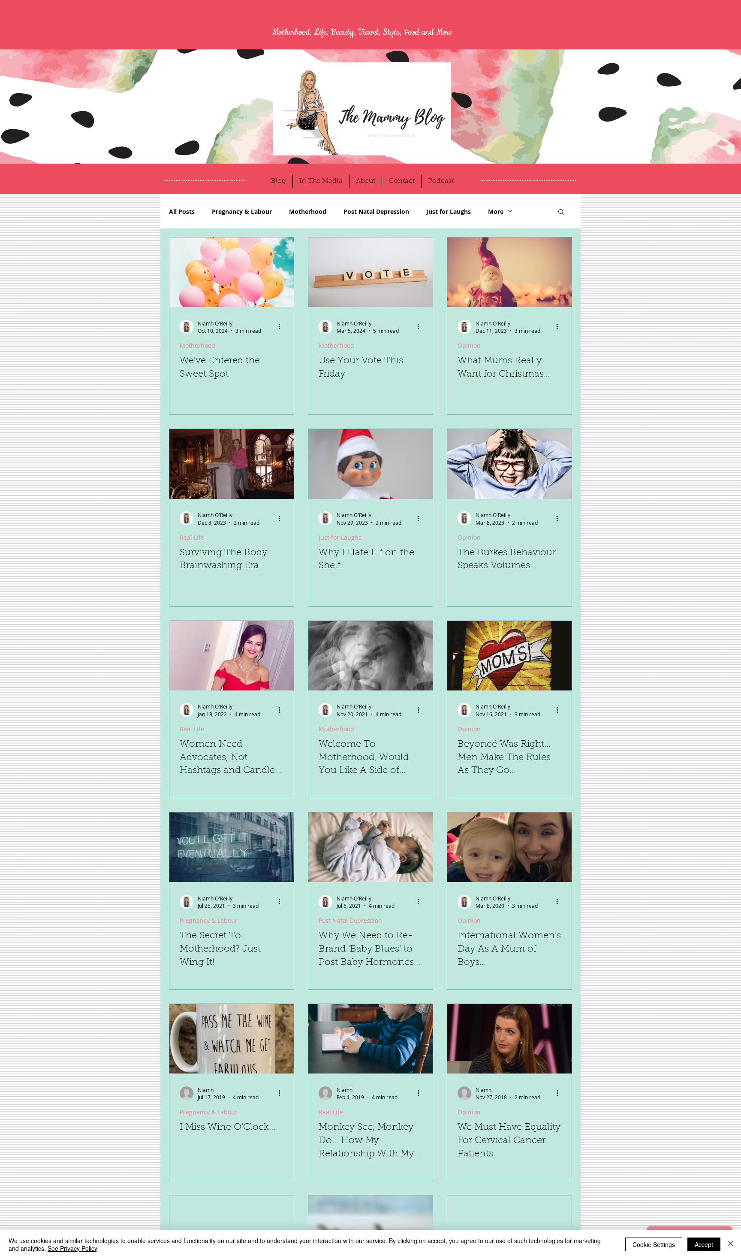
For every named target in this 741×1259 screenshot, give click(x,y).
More (495, 211)
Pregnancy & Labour (242, 211)
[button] (561, 212)
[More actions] (282, 327)
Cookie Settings (654, 1244)
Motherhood (307, 211)
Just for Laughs (448, 211)
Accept (704, 1244)
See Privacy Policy (72, 1248)
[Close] (731, 1244)
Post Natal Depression (376, 211)
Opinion (469, 345)
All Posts (182, 211)
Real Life (192, 537)
